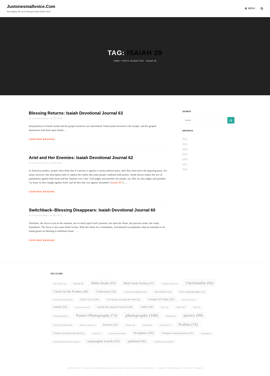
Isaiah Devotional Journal (114, 306)
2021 (184, 143)
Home (117, 61)
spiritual (137, 341)
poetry (193, 315)
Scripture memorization (177, 333)
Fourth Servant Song (62, 300)
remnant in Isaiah (117, 333)
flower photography (192, 291)
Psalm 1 (130, 325)
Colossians (106, 291)
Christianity (199, 283)
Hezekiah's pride (189, 300)
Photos (171, 316)
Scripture (144, 333)
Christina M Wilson (40, 118)
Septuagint (206, 333)
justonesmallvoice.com (31, 6)
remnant (96, 333)
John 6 (196, 307)
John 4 (180, 307)
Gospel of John (161, 299)
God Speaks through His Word (123, 299)
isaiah (60, 307)
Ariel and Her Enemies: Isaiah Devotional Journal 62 (81, 157)
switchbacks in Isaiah (163, 342)
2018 (184, 159)
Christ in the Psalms (70, 291)
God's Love (89, 299)
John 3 (164, 307)
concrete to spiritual (135, 292)
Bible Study (103, 283)
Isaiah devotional (82, 307)
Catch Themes (193, 368)
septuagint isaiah (103, 341)
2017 (184, 164)
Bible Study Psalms (139, 283)
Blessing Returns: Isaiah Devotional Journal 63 (76, 113)
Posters (110, 324)
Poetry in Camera (87, 325)
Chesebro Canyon (169, 284)
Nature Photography (96, 315)
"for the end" (59, 284)
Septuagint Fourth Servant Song (66, 342)
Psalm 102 (165, 325)
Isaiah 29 (144, 52)
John (146, 307)
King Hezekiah (60, 316)
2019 (184, 154)
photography (141, 315)
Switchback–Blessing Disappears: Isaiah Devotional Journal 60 (92, 210)
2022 (184, 138)
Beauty (78, 283)
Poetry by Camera (62, 325)
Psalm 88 (147, 325)
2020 (184, 149)
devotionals (163, 291)
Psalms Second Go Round (68, 333)
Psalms (188, 324)
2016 (184, 169)
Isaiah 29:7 (117, 182)
